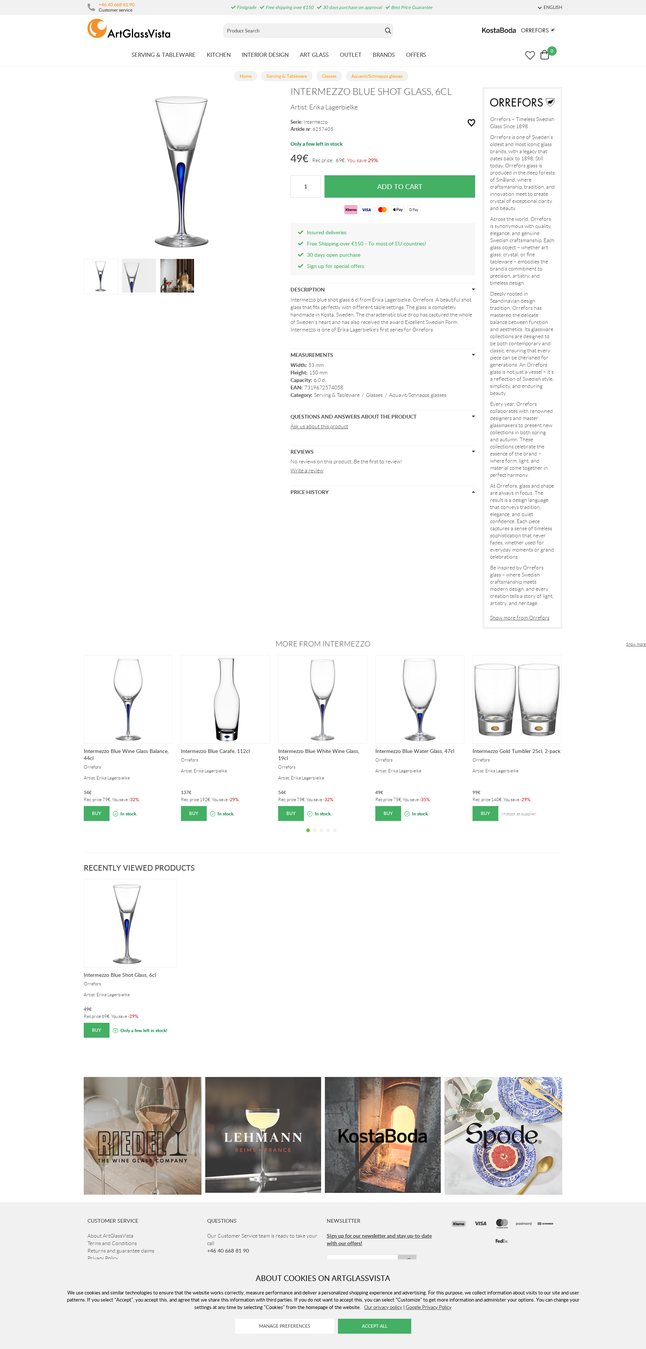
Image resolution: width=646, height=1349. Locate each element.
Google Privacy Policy (429, 1307)
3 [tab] (321, 835)
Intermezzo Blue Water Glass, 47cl (414, 750)
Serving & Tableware (337, 395)
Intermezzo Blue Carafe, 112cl (215, 750)
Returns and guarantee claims (120, 1251)
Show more (636, 644)
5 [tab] (335, 835)
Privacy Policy (102, 1258)
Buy (96, 813)
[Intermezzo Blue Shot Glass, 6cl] (101, 276)
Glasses (374, 395)
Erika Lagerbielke (333, 107)
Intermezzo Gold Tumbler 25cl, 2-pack (516, 750)
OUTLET (351, 54)
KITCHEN (219, 54)
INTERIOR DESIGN (265, 54)
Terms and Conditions (112, 1243)
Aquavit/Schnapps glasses (417, 395)
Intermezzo (315, 122)
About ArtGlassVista (110, 1236)
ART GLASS (314, 54)
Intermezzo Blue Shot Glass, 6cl (120, 974)
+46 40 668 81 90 (117, 4)
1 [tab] (308, 835)
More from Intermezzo (323, 644)
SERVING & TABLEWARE (164, 54)
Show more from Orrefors (520, 618)
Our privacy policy (383, 1307)
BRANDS (384, 54)
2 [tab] (315, 835)
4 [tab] (328, 835)
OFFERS (416, 54)
